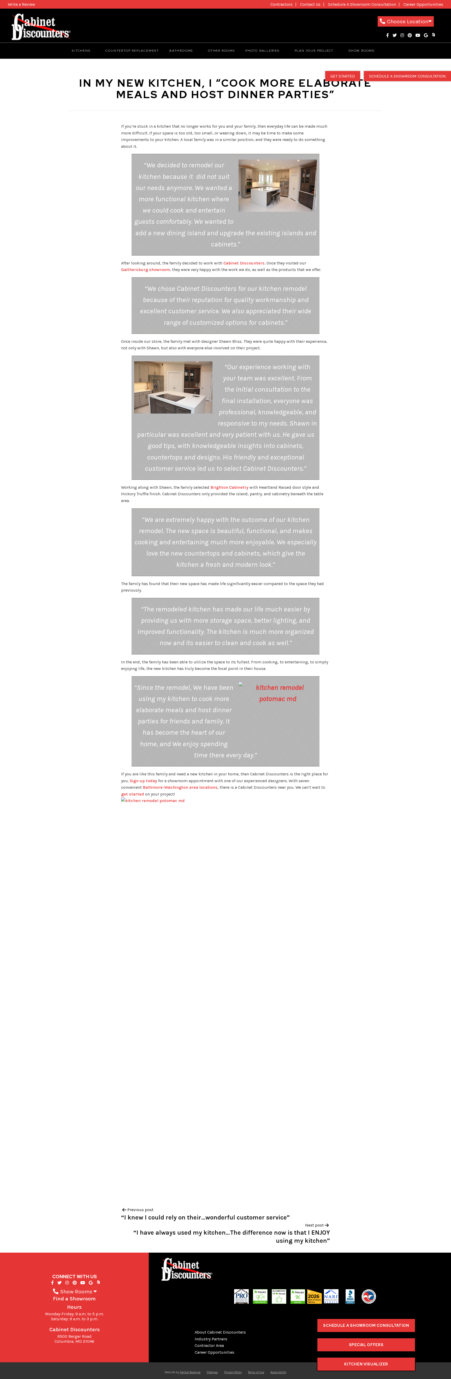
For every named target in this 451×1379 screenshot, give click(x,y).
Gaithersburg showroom (145, 269)
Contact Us (310, 4)
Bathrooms (181, 51)
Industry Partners (211, 1338)
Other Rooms (221, 51)
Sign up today (143, 780)
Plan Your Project (314, 51)
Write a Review (21, 4)
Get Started (342, 76)
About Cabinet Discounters (220, 1332)
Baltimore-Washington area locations (180, 787)
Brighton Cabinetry (229, 487)
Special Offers (366, 1344)
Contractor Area (209, 1345)
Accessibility (278, 1372)
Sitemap (212, 1372)
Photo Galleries (262, 51)
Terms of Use (256, 1372)
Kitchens (81, 51)
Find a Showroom (74, 1299)
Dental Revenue (190, 1372)
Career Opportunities (423, 4)
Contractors (281, 4)
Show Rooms (362, 51)
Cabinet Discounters (244, 263)
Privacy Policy (233, 1372)
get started (132, 794)
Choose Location (407, 21)
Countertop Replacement (132, 51)
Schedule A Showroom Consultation (362, 4)
